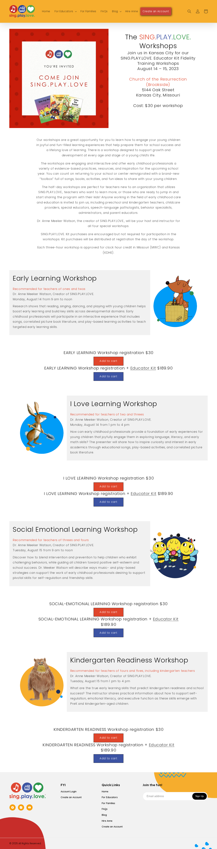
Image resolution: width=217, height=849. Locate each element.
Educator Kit (143, 368)
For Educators (110, 797)
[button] (65, 11)
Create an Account (71, 797)
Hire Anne (107, 820)
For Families (108, 803)
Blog (104, 814)
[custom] (12, 807)
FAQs (104, 809)
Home (105, 791)
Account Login (68, 791)
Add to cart (108, 361)
